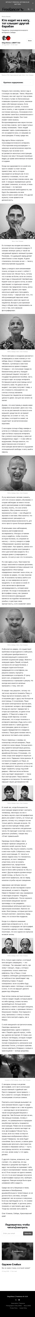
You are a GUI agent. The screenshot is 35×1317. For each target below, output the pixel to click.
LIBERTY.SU (15, 43)
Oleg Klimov (6, 43)
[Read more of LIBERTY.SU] (8, 38)
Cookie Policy (23, 1308)
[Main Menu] (32, 9)
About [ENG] (27, 1305)
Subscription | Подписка (18, 1303)
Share (30, 40)
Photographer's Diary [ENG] (14, 1305)
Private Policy (14, 1308)
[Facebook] (19, 1300)
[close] (32, 3)
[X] (16, 1300)
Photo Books (6, 16)
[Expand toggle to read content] (30, 82)
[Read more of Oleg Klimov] (4, 38)
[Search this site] (28, 9)
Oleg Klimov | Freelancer (15, 1296)
